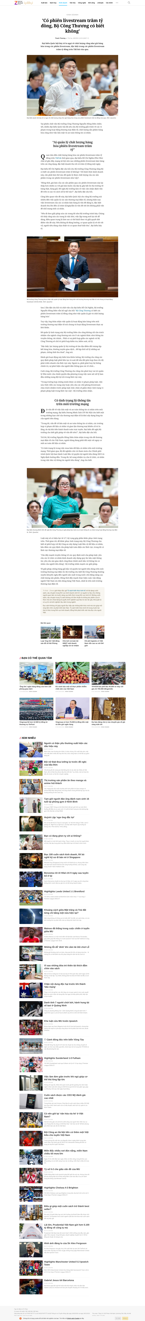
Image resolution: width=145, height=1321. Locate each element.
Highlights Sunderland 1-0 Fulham (62, 1058)
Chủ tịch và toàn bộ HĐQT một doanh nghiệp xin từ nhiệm (71, 643)
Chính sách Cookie (73, 1318)
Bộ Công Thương (83, 310)
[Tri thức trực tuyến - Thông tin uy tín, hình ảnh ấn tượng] (23, 3)
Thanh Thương (60, 38)
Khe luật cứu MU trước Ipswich (60, 1021)
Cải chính (109, 3)
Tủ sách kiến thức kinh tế (76, 591)
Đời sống (91, 3)
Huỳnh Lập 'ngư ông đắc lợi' (59, 817)
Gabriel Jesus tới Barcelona (59, 1280)
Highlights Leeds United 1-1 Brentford (64, 891)
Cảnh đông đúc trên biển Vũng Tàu (65, 1039)
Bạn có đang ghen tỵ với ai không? (63, 836)
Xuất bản (44, 3)
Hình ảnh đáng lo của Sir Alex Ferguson (65, 1243)
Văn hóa (72, 3)
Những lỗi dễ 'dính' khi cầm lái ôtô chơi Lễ (66, 947)
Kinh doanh (63, 3)
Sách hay (53, 3)
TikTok (58, 158)
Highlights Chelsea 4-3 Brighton (61, 1188)
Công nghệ (82, 3)
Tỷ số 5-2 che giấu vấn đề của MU (62, 1169)
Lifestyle (100, 3)
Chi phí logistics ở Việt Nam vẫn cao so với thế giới (93, 643)
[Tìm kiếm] (129, 2)
